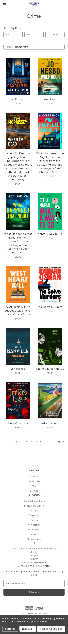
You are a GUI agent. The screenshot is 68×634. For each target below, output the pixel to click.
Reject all (27, 629)
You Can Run (18, 99)
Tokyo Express (50, 423)
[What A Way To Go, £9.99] (50, 211)
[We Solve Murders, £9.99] (50, 284)
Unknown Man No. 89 (50, 368)
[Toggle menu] (4, 4)
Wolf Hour (50, 99)
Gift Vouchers (34, 539)
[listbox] (24, 46)
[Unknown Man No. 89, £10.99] (50, 346)
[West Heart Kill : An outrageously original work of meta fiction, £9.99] (18, 284)
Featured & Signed (34, 505)
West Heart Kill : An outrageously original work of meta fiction (17, 310)
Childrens (34, 510)
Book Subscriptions (34, 501)
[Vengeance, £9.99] (18, 346)
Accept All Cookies (51, 629)
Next (59, 441)
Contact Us (34, 481)
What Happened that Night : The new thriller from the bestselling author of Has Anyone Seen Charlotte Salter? (50, 163)
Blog (34, 486)
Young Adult (34, 529)
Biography (34, 515)
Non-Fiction (34, 524)
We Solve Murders (50, 306)
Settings (10, 629)
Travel (34, 534)
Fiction (34, 520)
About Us (34, 476)
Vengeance (18, 368)
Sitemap (34, 490)
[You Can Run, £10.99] (18, 76)
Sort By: (9, 47)
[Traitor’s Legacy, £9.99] (18, 400)
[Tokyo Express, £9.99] (50, 400)
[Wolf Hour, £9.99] (50, 76)
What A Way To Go (50, 233)
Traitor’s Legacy (18, 423)
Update (55, 34)
